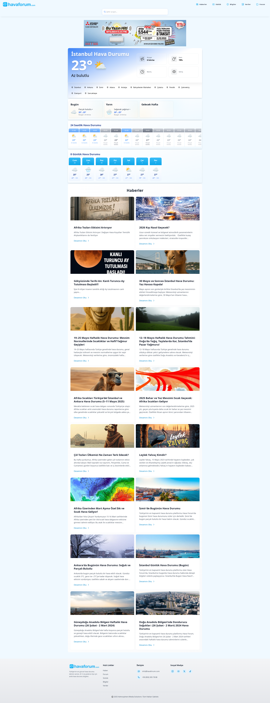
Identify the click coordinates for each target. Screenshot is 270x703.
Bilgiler (105, 682)
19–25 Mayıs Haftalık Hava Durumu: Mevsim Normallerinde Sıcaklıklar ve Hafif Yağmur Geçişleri (102, 341)
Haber (105, 670)
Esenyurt (77, 93)
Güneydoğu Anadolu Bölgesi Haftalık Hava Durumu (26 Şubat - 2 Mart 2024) (100, 623)
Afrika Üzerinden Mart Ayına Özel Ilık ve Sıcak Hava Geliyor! (99, 510)
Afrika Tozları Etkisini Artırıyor (93, 227)
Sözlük (105, 678)
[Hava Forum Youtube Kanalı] (178, 671)
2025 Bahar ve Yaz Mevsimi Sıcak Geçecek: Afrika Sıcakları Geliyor (165, 399)
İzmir (101, 87)
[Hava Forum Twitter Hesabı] (184, 671)
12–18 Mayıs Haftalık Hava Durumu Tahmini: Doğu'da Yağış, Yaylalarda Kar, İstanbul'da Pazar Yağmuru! (167, 341)
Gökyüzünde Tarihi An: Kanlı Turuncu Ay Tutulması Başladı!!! (99, 282)
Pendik (172, 87)
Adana (112, 87)
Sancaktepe (92, 93)
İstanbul (77, 87)
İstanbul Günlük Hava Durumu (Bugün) (164, 565)
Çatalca (160, 87)
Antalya (124, 87)
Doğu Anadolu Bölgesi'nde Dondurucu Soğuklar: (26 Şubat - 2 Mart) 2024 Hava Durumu (164, 625)
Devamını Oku (80, 240)
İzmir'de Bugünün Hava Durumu (159, 508)
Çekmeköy (185, 87)
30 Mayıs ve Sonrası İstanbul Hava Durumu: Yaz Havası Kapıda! (166, 282)
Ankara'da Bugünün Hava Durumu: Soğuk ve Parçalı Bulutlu (102, 566)
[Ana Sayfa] (19, 4)
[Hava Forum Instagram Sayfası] (172, 671)
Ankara (90, 87)
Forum (105, 674)
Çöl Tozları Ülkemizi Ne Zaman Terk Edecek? (101, 455)
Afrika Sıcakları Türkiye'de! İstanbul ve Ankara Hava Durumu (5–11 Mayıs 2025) (99, 399)
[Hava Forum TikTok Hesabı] (190, 671)
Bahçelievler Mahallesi (142, 87)
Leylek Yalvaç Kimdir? (152, 455)
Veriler (105, 685)
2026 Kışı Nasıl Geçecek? (154, 227)
